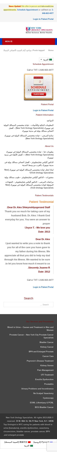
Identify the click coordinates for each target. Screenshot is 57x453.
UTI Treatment (47, 375)
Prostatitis (48, 384)
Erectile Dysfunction (44, 379)
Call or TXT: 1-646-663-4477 (40, 280)
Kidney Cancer (46, 347)
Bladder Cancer (46, 342)
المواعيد (50, 120)
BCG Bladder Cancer (44, 407)
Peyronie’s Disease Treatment (40, 361)
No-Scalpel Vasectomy (43, 393)
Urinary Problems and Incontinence (37, 389)
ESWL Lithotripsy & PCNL (41, 403)
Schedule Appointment (27, 10)
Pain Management (45, 370)
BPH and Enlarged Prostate (41, 352)
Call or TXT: (40, 70)
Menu (7, 41)
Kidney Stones (46, 365)
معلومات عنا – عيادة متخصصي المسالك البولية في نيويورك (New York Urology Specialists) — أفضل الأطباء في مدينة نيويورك (28, 155)
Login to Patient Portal (43, 19)
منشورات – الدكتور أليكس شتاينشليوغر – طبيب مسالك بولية (29, 177)
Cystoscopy (48, 398)
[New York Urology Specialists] (28, 30)
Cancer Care (48, 356)
